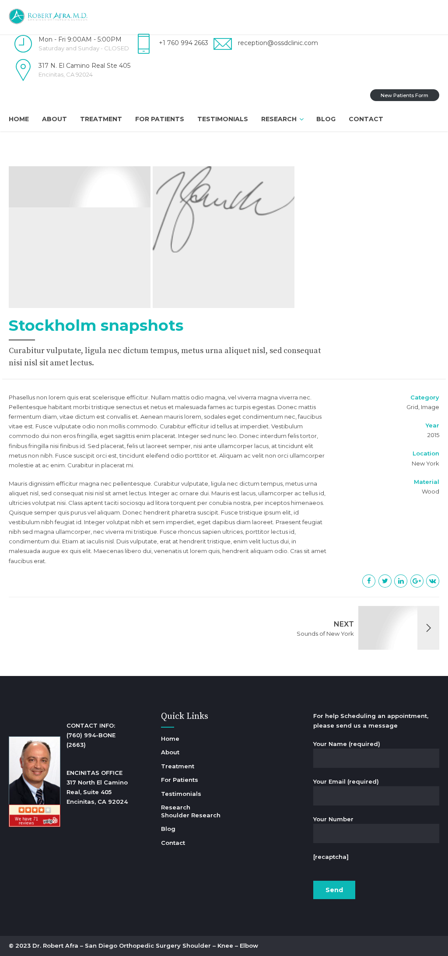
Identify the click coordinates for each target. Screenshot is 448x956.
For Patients (159, 119)
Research (279, 119)
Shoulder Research (190, 815)
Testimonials (222, 119)
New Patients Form (404, 95)
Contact (366, 119)
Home (19, 119)
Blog (326, 119)
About (54, 119)
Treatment (101, 119)
